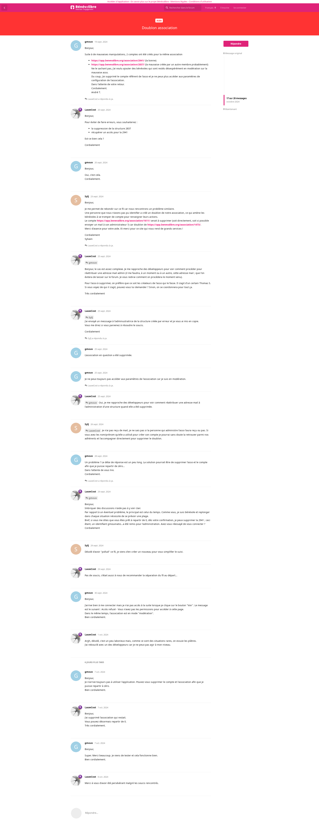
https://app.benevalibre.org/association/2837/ (118, 64)
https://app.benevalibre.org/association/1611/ (123, 220)
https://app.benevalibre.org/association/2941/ (118, 60)
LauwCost (94, 430)
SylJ (91, 317)
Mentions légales (178, 1)
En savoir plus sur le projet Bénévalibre (150, 1)
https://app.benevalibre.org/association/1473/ (174, 224)
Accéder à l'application (118, 1)
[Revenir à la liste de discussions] (4, 8)
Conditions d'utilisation (200, 1)
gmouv (93, 262)
